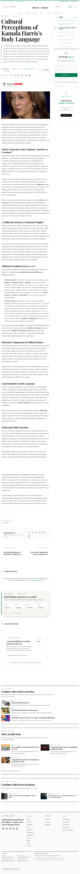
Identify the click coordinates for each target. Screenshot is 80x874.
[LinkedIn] (17, 828)
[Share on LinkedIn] (18, 75)
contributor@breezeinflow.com (8, 861)
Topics (48, 13)
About (28, 840)
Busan (28, 13)
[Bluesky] (10, 828)
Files (41, 13)
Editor (28, 843)
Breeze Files (30, 829)
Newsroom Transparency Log (35, 580)
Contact (29, 845)
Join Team (47, 822)
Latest (21, 13)
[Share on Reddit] (22, 75)
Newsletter (57, 13)
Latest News (30, 822)
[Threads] (13, 828)
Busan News (30, 832)
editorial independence (64, 1)
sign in (13, 655)
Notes (35, 13)
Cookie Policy (66, 822)
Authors (29, 837)
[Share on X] (11, 75)
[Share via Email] (29, 75)
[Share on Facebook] (15, 75)
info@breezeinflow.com (22, 860)
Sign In (70, 6)
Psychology (4, 16)
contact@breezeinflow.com (23, 857)
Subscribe (65, 75)
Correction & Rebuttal (68, 829)
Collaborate (48, 824)
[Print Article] (25, 75)
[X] (3, 828)
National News (30, 835)
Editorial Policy (66, 827)
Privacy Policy (66, 819)
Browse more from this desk (10, 770)
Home (28, 819)
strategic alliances (74, 1)
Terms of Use (66, 824)
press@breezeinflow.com (8, 857)
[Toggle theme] (76, 6)
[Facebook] (6, 828)
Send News (47, 819)
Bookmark (46, 69)
